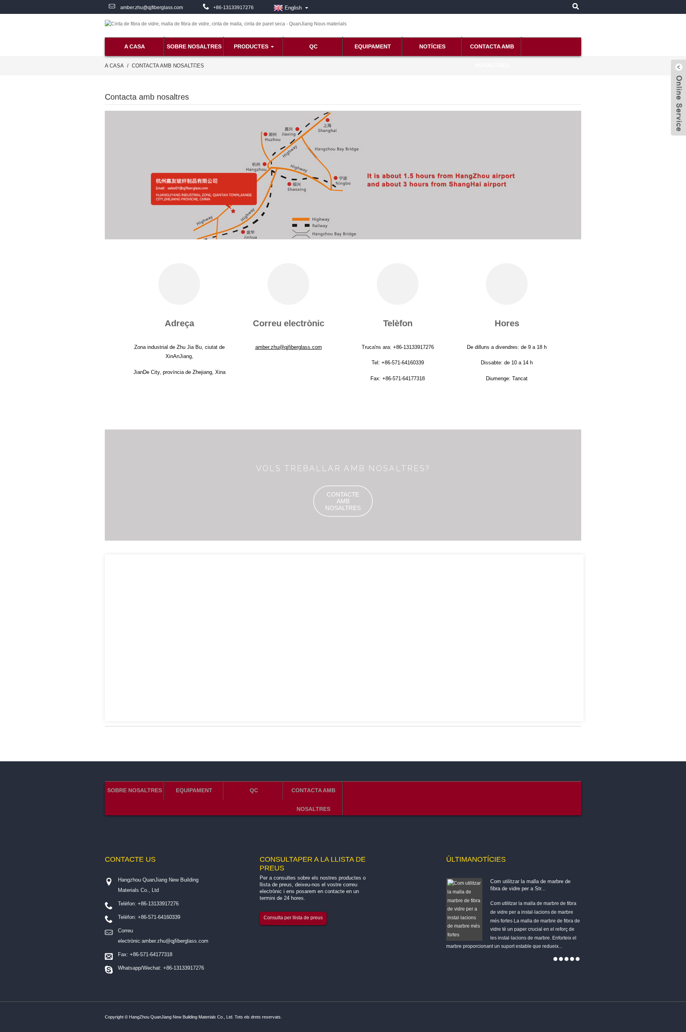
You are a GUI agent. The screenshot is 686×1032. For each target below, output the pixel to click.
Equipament (373, 46)
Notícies (432, 46)
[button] (343, 501)
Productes (251, 46)
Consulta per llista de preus (293, 917)
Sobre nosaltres (194, 46)
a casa (134, 46)
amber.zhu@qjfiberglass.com (151, 7)
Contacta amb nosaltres (492, 49)
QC (313, 46)
